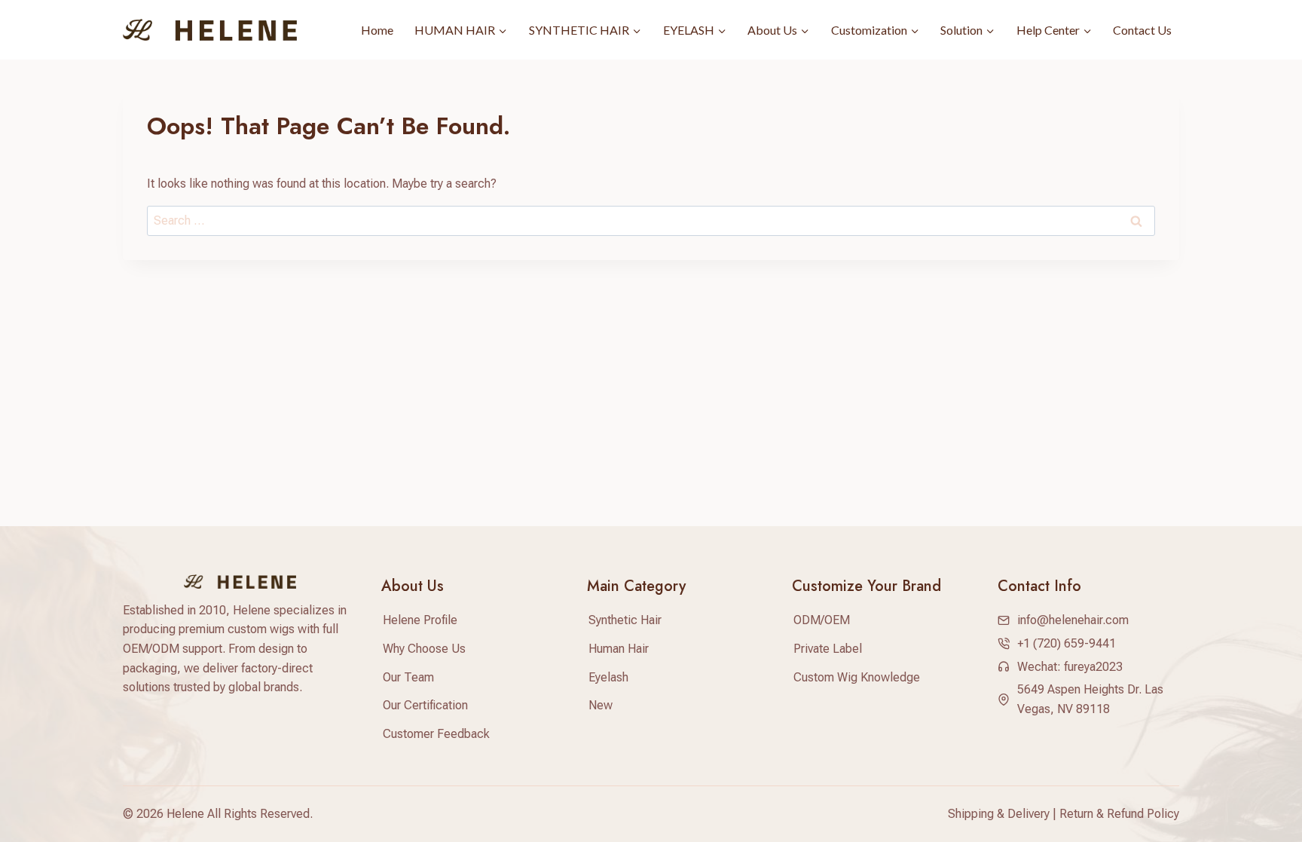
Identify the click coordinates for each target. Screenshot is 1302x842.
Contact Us (1142, 30)
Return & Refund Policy (1119, 814)
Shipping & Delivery (999, 814)
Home (377, 30)
